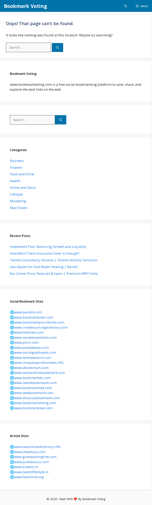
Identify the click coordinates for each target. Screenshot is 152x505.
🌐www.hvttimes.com (27, 332)
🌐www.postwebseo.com (29, 347)
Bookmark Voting (25, 6)
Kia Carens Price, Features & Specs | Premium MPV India (54, 273)
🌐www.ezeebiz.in (24, 467)
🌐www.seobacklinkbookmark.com (37, 372)
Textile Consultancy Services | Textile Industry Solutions (53, 260)
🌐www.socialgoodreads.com (33, 352)
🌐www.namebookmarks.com (33, 337)
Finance (16, 167)
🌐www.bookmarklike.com (31, 388)
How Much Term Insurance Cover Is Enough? (44, 253)
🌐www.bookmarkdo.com (30, 377)
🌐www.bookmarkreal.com (31, 408)
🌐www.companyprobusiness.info (37, 362)
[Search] (57, 47)
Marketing (18, 201)
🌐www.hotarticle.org (27, 477)
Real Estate (18, 207)
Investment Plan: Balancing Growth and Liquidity (48, 246)
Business (17, 160)
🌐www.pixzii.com (24, 342)
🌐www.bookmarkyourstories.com (37, 322)
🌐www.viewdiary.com (27, 452)
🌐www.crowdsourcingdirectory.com (39, 327)
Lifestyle (16, 194)
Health (15, 181)
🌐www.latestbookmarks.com (33, 382)
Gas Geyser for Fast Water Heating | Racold (44, 266)
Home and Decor (23, 187)
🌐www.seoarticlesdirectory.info (35, 446)
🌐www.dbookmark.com (29, 367)
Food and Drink (22, 174)
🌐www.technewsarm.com (30, 357)
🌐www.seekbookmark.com (31, 392)
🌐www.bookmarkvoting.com (33, 403)
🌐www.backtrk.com (26, 312)
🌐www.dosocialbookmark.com (35, 398)
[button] (125, 6)
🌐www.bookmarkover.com (31, 317)
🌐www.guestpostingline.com (33, 456)
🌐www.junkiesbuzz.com (29, 462)
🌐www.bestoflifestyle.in (29, 472)
